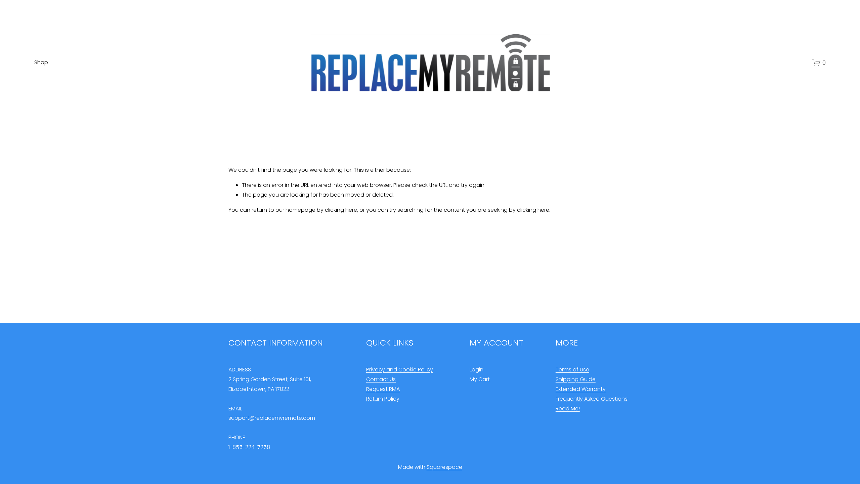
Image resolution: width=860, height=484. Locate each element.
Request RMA (383, 389)
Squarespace (444, 467)
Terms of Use (572, 369)
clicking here (341, 210)
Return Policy (382, 399)
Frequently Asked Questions (592, 399)
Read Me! (568, 408)
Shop (41, 62)
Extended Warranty (581, 389)
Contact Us (381, 379)
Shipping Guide (576, 379)
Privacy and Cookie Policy (399, 369)
